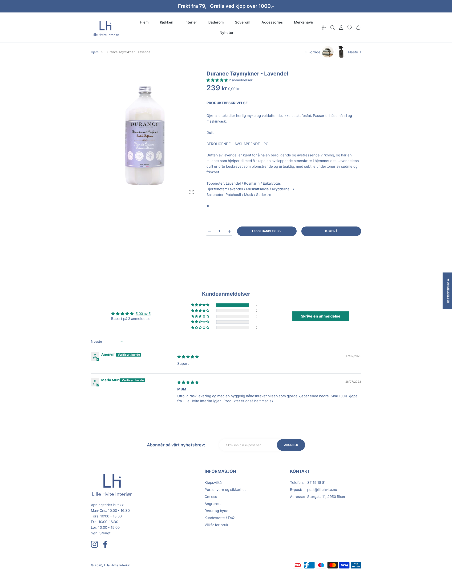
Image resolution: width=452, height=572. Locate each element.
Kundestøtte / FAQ (219, 518)
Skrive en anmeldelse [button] (320, 316)
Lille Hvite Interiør (117, 565)
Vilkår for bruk (216, 525)
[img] (188, 356)
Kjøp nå (331, 231)
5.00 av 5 (143, 313)
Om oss (211, 496)
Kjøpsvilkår (214, 482)
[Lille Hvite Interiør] (105, 27)
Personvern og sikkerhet (225, 489)
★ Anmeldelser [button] (448, 290)
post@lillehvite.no (322, 489)
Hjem (94, 52)
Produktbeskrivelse (227, 103)
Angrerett (213, 503)
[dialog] (332, 27)
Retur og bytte (216, 510)
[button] (217, 80)
